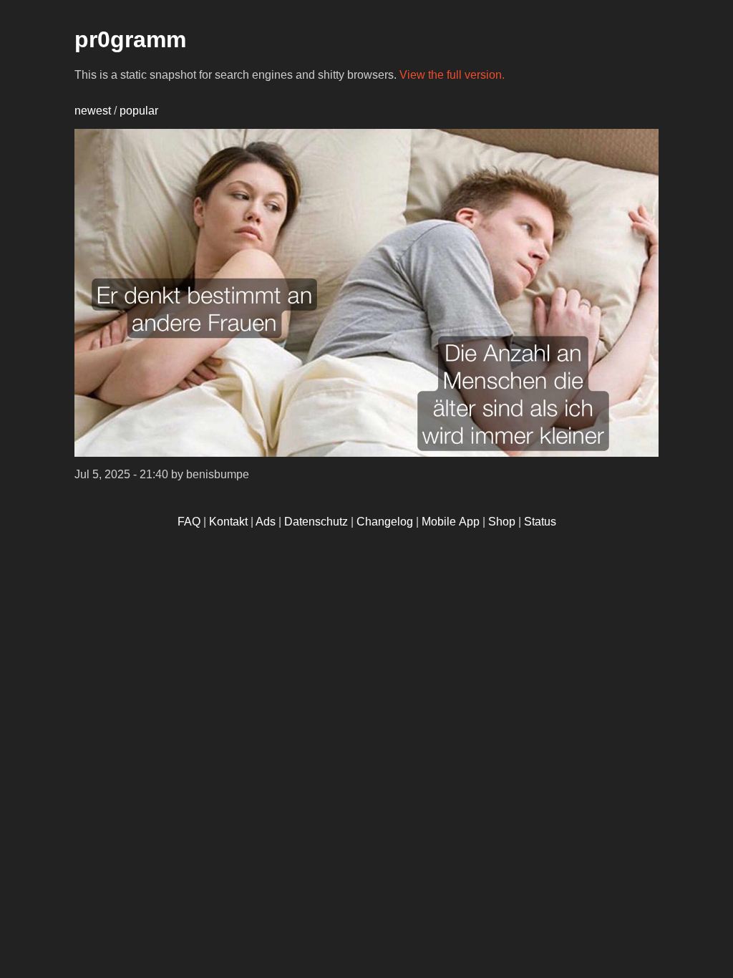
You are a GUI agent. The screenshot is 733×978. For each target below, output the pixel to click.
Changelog (384, 521)
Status (540, 521)
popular (139, 111)
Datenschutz (316, 521)
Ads (266, 521)
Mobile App (451, 521)
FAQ (189, 521)
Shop (501, 521)
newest (92, 111)
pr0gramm (130, 39)
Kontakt (228, 521)
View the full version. (452, 75)
